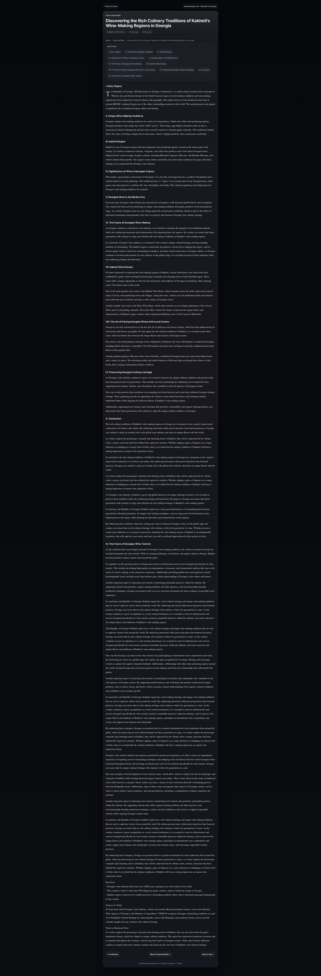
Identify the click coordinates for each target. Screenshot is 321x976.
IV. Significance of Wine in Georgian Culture (126, 58)
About (179, 963)
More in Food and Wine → (160, 954)
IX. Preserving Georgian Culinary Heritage (177, 70)
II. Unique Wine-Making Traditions (139, 52)
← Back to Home (111, 6)
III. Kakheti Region (164, 52)
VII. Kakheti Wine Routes (156, 64)
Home (108, 40)
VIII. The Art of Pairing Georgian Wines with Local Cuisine (132, 70)
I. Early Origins (115, 52)
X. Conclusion (203, 70)
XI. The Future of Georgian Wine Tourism (125, 76)
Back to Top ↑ (208, 954)
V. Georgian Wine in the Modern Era (163, 58)
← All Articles (112, 954)
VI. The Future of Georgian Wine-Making (125, 64)
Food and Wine (113, 15)
